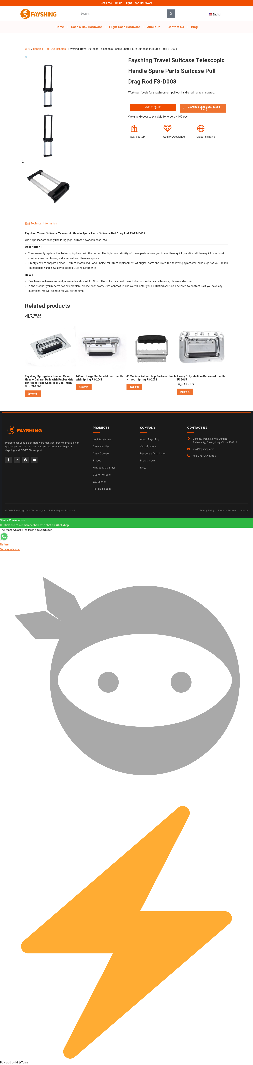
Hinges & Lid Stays (104, 467)
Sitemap (243, 510)
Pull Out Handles (55, 49)
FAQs (143, 467)
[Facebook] (8, 460)
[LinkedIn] (17, 460)
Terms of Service (227, 510)
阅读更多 (33, 393)
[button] (26, 57)
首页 (27, 49)
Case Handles (101, 446)
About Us (153, 27)
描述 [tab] (27, 223)
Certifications (148, 446)
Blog (194, 27)
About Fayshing (149, 439)
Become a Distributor (153, 453)
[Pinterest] (25, 460)
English (216, 14)
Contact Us (176, 27)
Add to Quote (153, 107)
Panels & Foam (102, 488)
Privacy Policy (207, 510)
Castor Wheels (102, 474)
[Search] (171, 13)
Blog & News (148, 460)
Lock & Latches (102, 439)
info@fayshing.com (203, 449)
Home (59, 27)
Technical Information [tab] (43, 223)
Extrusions (99, 481)
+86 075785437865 (204, 455)
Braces (97, 460)
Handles (38, 49)
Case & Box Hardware (86, 27)
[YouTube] (34, 460)
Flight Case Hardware (124, 27)
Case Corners (101, 453)
